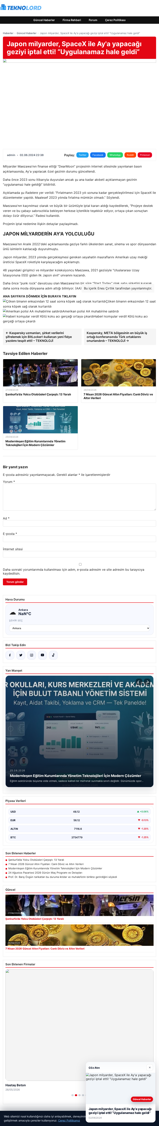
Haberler (8, 33)
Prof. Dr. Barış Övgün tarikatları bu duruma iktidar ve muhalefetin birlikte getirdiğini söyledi (62, 876)
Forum (93, 20)
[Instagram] (31, 655)
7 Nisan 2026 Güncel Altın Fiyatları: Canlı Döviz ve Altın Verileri (46, 864)
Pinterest (145, 154)
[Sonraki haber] (147, 682)
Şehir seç (16, 620)
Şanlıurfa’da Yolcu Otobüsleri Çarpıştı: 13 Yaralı (36, 859)
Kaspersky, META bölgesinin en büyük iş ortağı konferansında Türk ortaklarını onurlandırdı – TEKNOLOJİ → (117, 337)
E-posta (10, 534)
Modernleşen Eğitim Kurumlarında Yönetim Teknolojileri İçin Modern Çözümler (55, 868)
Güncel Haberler (44, 20)
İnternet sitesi (13, 549)
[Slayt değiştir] (72, 1095)
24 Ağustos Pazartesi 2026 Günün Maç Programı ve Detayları (45, 872)
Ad (6, 518)
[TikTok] (53, 655)
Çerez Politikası (115, 20)
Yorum (9, 482)
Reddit (130, 154)
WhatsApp (115, 154)
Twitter (82, 154)
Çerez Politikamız (69, 1120)
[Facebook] (9, 655)
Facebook (97, 154)
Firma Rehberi (72, 20)
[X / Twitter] (20, 655)
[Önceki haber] (139, 682)
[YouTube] (42, 655)
